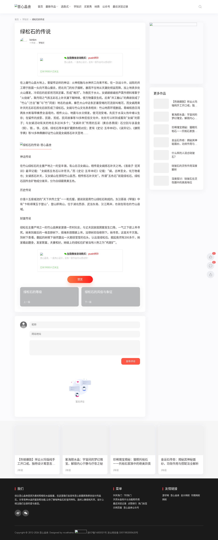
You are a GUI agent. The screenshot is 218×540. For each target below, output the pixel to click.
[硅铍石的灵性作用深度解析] (176, 168)
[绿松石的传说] (35, 147)
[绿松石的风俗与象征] (110, 296)
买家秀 (88, 6)
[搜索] (200, 6)
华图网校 (195, 495)
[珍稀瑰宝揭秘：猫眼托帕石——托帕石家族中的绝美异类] (176, 129)
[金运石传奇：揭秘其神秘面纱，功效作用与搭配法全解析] (176, 142)
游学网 (165, 495)
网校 (164, 499)
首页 (40, 6)
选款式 (65, 6)
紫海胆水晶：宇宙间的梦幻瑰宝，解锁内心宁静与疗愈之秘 (84, 462)
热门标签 (142, 503)
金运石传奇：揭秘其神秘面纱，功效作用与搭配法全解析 (180, 462)
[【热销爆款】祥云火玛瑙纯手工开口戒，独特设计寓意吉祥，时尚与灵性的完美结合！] (176, 104)
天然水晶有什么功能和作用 (126, 499)
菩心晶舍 (174, 495)
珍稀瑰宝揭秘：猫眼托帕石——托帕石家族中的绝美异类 (132, 462)
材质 (97, 6)
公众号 (106, 6)
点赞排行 (132, 503)
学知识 (77, 6)
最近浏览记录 (120, 6)
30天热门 (117, 495)
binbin (33, 39)
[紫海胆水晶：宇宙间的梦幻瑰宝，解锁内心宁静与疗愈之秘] (176, 117)
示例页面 (117, 507)
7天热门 (127, 495)
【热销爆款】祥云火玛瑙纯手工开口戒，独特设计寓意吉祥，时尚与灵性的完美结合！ (36, 462)
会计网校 (185, 495)
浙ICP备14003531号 (97, 532)
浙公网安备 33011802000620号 (122, 532)
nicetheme (68, 532)
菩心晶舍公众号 (131, 507)
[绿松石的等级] (49, 296)
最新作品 (51, 6)
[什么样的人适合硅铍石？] (176, 155)
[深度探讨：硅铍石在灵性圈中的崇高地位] (176, 181)
